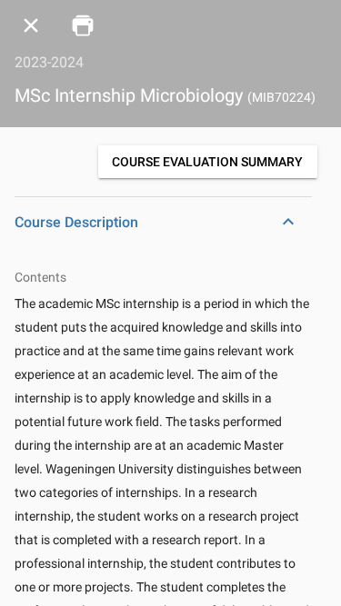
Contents (40, 277)
